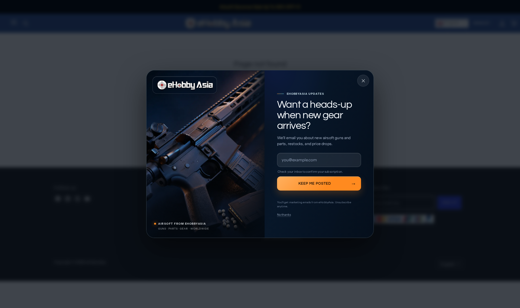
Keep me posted (314, 183)
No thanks (284, 215)
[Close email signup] (363, 81)
